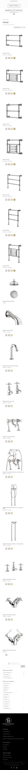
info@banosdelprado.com (8, 736)
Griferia (7, 699)
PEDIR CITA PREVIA (14, 5)
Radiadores (7, 708)
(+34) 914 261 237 (14, 1)
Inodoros (7, 703)
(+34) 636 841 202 (6, 733)
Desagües (7, 694)
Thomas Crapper (8, 677)
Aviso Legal (5, 759)
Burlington (7, 674)
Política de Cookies (7, 755)
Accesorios (7, 683)
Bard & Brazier (8, 672)
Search (22, 666)
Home (4, 19)
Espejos (6, 697)
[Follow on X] (14, 768)
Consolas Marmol (8, 692)
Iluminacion (7, 701)
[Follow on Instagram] (17, 768)
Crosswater (7, 676)
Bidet (6, 690)
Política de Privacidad (7, 757)
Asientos (7, 685)
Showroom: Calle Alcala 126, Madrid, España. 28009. (13, 738)
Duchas (7, 696)
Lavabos (7, 704)
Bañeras (7, 687)
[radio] (7, 58)
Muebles (7, 706)
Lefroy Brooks (6, 744)
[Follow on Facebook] (11, 768)
